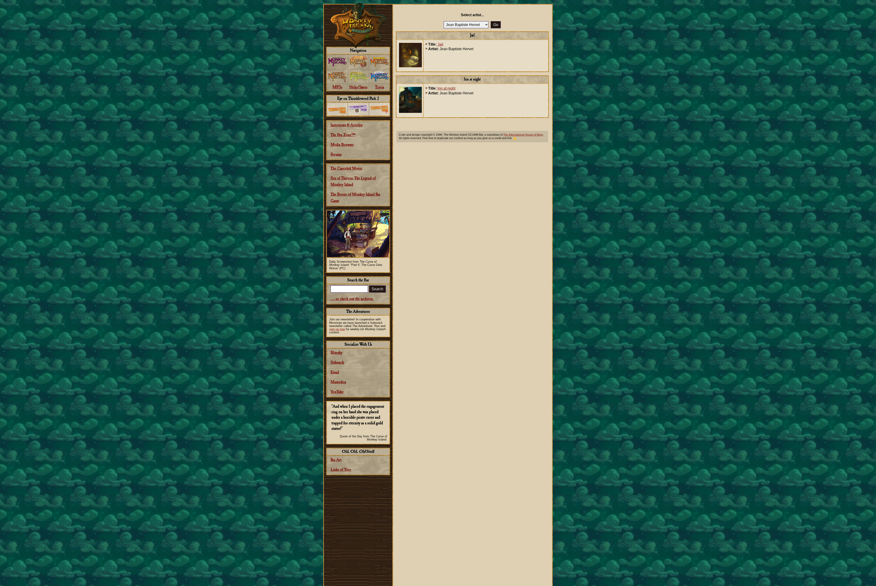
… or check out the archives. (352, 299)
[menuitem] (337, 62)
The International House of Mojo (523, 134)
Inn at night (446, 88)
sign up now (337, 329)
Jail (440, 44)
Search (377, 289)
